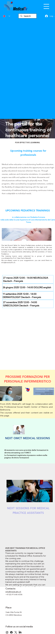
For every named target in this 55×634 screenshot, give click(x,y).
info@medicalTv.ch (8, 262)
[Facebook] (11, 632)
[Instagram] (7, 632)
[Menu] (46, 6)
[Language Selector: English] (6, 16)
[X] (15, 632)
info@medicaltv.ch (13, 592)
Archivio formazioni (20, 457)
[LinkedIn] (20, 632)
